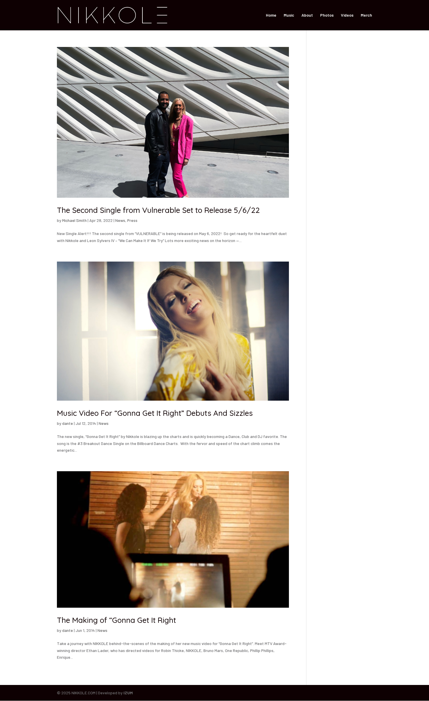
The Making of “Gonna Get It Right (116, 620)
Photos (327, 15)
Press (132, 220)
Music (289, 15)
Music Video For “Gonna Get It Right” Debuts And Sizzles (155, 413)
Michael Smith (74, 220)
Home (271, 15)
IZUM (128, 692)
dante (67, 423)
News (120, 220)
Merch (366, 15)
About (307, 15)
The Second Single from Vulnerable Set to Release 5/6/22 (158, 210)
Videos (347, 15)
